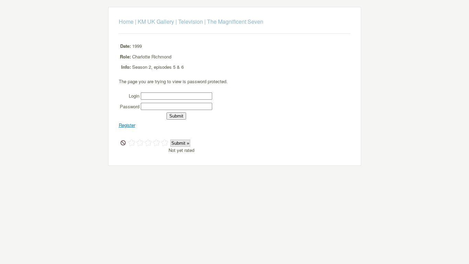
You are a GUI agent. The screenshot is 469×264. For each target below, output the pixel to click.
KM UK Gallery (156, 21)
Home (126, 21)
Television (190, 21)
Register (127, 125)
